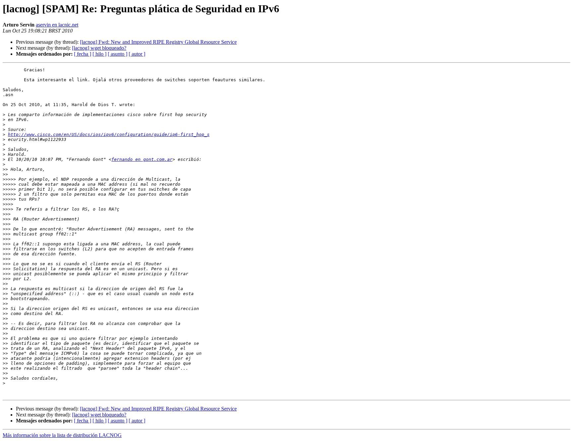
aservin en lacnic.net (57, 25)
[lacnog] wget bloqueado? (99, 48)
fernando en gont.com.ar (141, 159)
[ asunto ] (117, 54)
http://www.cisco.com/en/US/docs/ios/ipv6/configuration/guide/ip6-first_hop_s (109, 134)
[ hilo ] (99, 54)
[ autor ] (137, 54)
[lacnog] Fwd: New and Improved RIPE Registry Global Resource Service (158, 42)
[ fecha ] (82, 54)
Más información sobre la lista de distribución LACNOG (62, 435)
